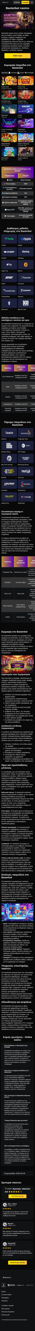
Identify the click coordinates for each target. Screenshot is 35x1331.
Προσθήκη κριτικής (17, 1196)
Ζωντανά (14, 72)
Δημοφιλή (5, 72)
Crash (22, 72)
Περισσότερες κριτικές (17, 1262)
